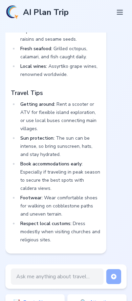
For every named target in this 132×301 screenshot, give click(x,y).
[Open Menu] (120, 12)
